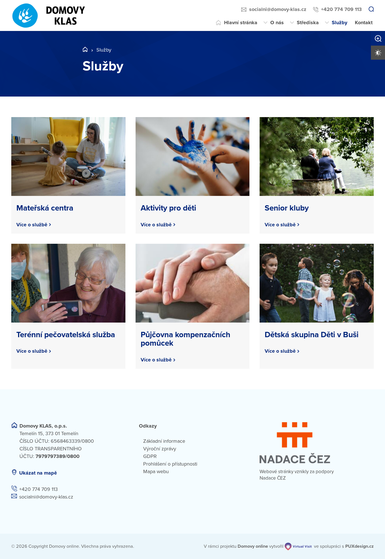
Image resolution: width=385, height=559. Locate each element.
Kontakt (364, 22)
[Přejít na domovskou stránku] (49, 15)
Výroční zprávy (159, 449)
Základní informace (164, 441)
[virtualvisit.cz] (298, 546)
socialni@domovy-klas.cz (277, 9)
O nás (277, 22)
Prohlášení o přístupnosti (170, 464)
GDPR (150, 456)
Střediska (308, 22)
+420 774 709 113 (341, 9)
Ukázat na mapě (38, 473)
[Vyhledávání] (371, 9)
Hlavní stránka (240, 22)
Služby (339, 22)
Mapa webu (156, 471)
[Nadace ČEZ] (317, 442)
